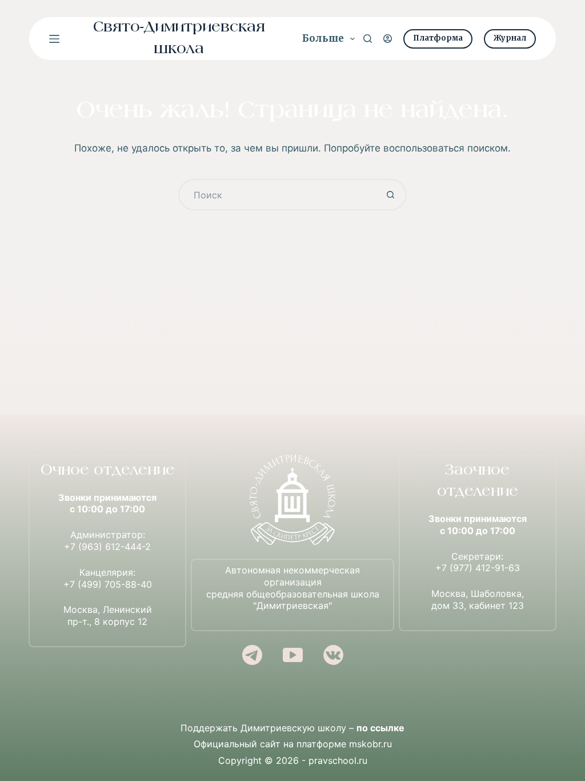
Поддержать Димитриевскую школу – (292, 728)
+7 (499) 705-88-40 (107, 584)
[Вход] (387, 38)
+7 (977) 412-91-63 (477, 567)
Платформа (438, 38)
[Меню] (54, 39)
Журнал (510, 38)
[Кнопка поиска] (391, 194)
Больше (323, 38)
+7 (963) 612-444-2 (107, 546)
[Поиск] (367, 38)
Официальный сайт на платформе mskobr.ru (293, 744)
